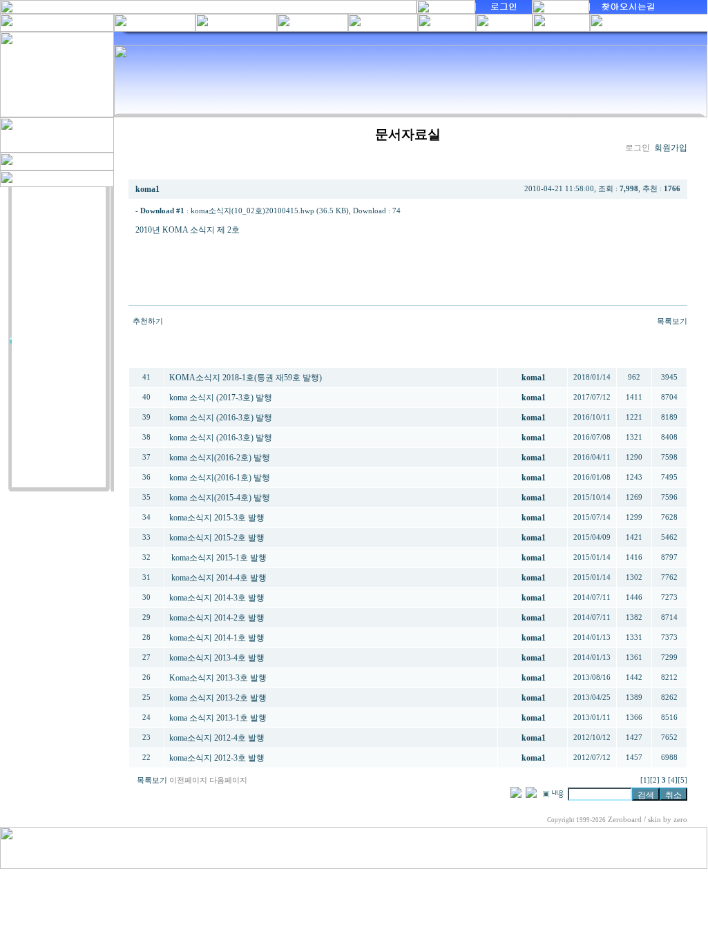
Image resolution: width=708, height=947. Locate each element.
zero (680, 819)
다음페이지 (228, 780)
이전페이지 (188, 780)
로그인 (637, 148)
